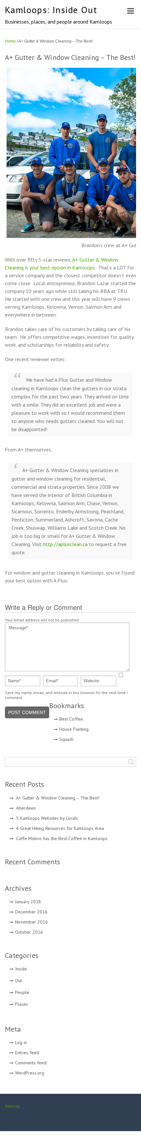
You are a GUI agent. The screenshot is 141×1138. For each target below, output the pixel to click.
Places (21, 1004)
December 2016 (31, 912)
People (22, 992)
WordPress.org (29, 1073)
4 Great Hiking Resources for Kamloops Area (60, 828)
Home (10, 41)
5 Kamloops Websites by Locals (47, 818)
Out (18, 980)
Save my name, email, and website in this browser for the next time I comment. (66, 695)
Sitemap (12, 1106)
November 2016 (31, 922)
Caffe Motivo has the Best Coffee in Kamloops (62, 838)
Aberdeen (26, 808)
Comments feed (31, 1063)
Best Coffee (71, 719)
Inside (21, 969)
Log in (21, 1042)
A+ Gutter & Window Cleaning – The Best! (57, 798)
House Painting (74, 729)
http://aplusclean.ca (65, 544)
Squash (66, 739)
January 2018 (28, 902)
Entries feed (27, 1052)
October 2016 (29, 932)
